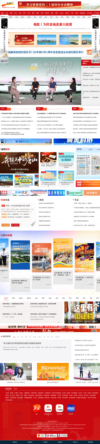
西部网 (7, 397)
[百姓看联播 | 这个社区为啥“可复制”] (31, 258)
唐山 (35, 17)
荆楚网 (25, 395)
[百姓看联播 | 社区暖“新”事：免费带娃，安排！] (53, 253)
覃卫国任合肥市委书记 (45, 212)
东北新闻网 (74, 393)
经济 (24, 13)
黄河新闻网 (95, 393)
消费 (56, 13)
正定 (89, 17)
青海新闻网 (53, 395)
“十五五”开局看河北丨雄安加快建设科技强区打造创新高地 (16, 117)
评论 (28, 13)
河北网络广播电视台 (81, 397)
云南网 (75, 395)
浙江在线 (12, 395)
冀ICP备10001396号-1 (42, 424)
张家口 (22, 17)
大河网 (80, 393)
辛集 (78, 17)
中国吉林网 (93, 395)
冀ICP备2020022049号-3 (50, 424)
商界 (76, 13)
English (62, 13)
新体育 (47, 13)
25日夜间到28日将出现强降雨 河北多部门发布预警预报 (15, 128)
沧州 (51, 17)
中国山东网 (53, 397)
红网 (21, 395)
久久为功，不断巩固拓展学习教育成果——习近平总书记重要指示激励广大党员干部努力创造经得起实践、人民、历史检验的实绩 (65, 28)
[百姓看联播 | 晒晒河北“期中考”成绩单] (10, 255)
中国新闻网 (27, 393)
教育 (33, 13)
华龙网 (7, 395)
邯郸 (67, 17)
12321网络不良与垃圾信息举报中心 (48, 428)
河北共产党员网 (92, 397)
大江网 (35, 397)
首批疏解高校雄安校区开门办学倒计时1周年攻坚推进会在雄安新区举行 (43, 52)
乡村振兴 (57, 337)
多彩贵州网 (31, 395)
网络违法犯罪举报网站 (37, 428)
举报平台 (75, 442)
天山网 (70, 395)
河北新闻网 (72, 397)
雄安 (84, 17)
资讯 (52, 13)
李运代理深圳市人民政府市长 (46, 207)
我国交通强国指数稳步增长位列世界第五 (47, 121)
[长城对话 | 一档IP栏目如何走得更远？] (40, 81)
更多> (58, 322)
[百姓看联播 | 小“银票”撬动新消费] (74, 258)
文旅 (42, 13)
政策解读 (82, 13)
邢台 (62, 17)
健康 (37, 13)
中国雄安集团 (8, 400)
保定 (46, 17)
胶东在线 (47, 397)
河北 (6, 13)
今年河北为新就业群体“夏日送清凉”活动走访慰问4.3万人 (16, 125)
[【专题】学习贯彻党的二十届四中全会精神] (24, 39)
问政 (20, 13)
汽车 (72, 13)
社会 (15, 13)
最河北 (67, 13)
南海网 (17, 395)
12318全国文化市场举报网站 (61, 428)
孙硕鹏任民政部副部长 (45, 221)
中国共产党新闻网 (56, 393)
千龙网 (59, 395)
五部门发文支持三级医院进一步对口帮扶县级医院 (50, 125)
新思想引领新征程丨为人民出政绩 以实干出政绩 (18, 28)
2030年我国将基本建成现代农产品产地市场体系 (49, 117)
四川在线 (86, 395)
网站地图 (90, 442)
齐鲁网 (59, 397)
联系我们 (30, 442)
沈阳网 (68, 393)
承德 (16, 17)
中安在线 (80, 395)
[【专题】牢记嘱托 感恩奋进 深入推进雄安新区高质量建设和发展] (68, 39)
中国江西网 (20, 397)
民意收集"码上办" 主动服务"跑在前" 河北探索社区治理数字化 (17, 121)
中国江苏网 (13, 397)
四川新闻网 (65, 395)
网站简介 (15, 442)
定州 (73, 17)
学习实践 (96, 13)
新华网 (11, 393)
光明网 (21, 393)
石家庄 (10, 17)
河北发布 (89, 13)
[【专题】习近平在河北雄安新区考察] (46, 39)
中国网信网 (47, 393)
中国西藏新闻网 (28, 397)
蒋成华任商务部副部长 (45, 225)
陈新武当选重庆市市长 (45, 216)
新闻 (2, 13)
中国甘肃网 (65, 397)
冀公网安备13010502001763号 (78, 428)
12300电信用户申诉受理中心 (27, 428)
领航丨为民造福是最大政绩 (52, 24)
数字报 (79, 149)
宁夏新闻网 (46, 395)
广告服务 (45, 442)
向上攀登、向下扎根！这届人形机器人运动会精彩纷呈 (51, 128)
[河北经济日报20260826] (83, 164)
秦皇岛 (29, 17)
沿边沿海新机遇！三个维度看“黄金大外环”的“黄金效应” (51, 113)
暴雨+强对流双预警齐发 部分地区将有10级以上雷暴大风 (51, 132)
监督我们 (60, 442)
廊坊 (40, 17)
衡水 (57, 17)
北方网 (64, 393)
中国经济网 (34, 393)
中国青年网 (40, 393)
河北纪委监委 (69, 428)
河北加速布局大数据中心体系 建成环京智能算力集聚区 (15, 113)
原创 (11, 13)
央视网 (16, 393)
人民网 (7, 393)
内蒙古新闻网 (38, 395)
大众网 (84, 393)
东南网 (89, 393)
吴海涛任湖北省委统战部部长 (46, 203)
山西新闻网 (41, 397)
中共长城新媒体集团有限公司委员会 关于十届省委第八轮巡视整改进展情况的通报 (12, 133)
